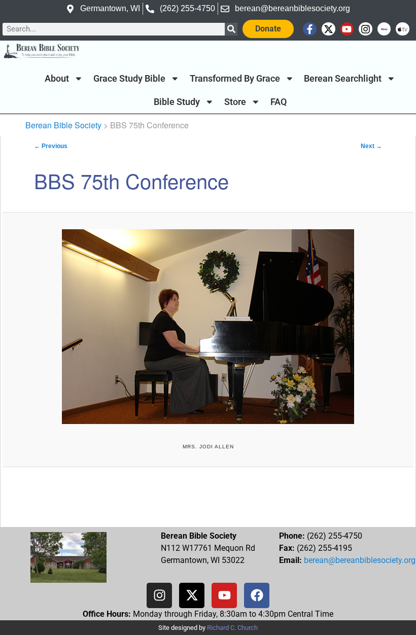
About (57, 79)
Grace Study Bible (129, 79)
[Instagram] (365, 29)
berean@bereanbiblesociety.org (359, 560)
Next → (371, 146)
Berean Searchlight (343, 79)
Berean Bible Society (63, 125)
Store (235, 102)
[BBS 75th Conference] (208, 326)
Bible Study (177, 102)
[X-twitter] (328, 29)
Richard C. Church (232, 627)
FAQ (278, 102)
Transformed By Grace (235, 79)
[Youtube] (347, 29)
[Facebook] (256, 595)
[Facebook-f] (310, 29)
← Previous (50, 146)
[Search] (231, 29)
